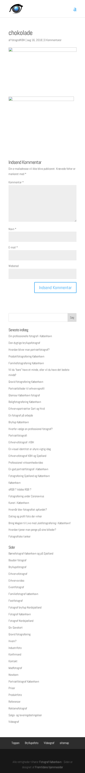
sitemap (64, 743)
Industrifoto (15, 648)
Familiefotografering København (26, 363)
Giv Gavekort (15, 627)
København (14, 483)
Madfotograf (15, 668)
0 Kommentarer (52, 40)
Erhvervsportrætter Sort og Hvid (26, 409)
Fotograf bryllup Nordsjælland (24, 607)
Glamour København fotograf (24, 395)
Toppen (15, 743)
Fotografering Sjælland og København (29, 476)
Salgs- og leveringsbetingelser (25, 715)
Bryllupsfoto (31, 743)
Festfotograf (15, 601)
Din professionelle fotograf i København (30, 336)
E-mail (13, 247)
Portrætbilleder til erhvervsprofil (26, 388)
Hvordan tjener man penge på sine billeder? (32, 530)
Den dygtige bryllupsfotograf (24, 343)
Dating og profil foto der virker (25, 516)
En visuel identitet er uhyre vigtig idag (29, 449)
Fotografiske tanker (19, 536)
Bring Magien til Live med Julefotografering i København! (39, 523)
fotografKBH (18, 40)
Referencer (14, 702)
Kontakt (12, 661)
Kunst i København (18, 503)
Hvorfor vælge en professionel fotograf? (30, 429)
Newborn (13, 675)
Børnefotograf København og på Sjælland (30, 553)
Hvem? (12, 641)
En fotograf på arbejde (20, 415)
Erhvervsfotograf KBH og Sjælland (27, 456)
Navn (12, 229)
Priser (11, 688)
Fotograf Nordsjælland (20, 621)
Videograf (13, 722)
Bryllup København (18, 422)
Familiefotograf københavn (23, 594)
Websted (13, 266)
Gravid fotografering (19, 634)
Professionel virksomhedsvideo (25, 462)
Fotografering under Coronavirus (26, 496)
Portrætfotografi (17, 435)
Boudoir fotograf (17, 560)
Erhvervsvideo (16, 580)
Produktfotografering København (26, 356)
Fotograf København (19, 614)
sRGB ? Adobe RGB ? (19, 489)
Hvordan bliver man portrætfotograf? (29, 350)
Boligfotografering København (24, 402)
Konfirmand (14, 654)
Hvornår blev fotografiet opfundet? (27, 509)
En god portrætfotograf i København (28, 469)
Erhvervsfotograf (17, 574)
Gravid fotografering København (25, 382)
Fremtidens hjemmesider (49, 767)
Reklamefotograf (17, 708)
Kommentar (16, 182)
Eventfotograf (16, 587)
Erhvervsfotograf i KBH (21, 442)
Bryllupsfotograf (17, 567)
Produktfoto (15, 695)
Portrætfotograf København (23, 681)
